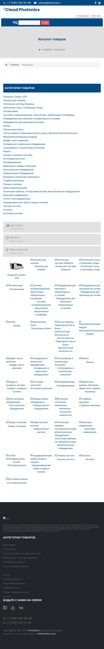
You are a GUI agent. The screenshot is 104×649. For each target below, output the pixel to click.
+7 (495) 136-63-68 (19, 2)
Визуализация (9, 544)
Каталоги (7, 209)
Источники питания (13, 213)
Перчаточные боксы (13, 129)
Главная (47, 49)
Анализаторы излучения (14, 583)
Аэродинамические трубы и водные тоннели (25, 202)
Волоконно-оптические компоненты (21, 176)
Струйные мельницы (13, 180)
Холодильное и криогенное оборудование (24, 144)
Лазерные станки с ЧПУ (15, 96)
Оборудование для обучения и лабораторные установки (31, 118)
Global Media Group (46, 634)
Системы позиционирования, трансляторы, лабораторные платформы (38, 115)
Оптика (6, 125)
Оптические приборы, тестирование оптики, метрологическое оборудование (41, 191)
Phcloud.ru (33, 630)
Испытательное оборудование (18, 169)
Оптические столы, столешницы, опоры (23, 107)
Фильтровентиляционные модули (20, 136)
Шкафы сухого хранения (15, 140)
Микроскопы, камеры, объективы (19, 166)
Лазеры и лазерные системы (17, 155)
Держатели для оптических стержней (19, 557)
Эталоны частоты (12, 206)
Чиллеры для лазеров (14, 100)
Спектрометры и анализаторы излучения (24, 147)
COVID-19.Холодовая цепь (16, 198)
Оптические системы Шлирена (18, 104)
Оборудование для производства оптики (23, 122)
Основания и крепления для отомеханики (22, 553)
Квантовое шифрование (15, 195)
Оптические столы (11, 587)
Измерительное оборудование (18, 173)
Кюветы (7, 151)
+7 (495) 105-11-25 (18, 623)
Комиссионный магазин (15, 187)
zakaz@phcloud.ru (49, 2)
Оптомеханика (10, 111)
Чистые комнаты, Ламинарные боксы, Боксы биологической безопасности (40, 133)
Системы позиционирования (16, 566)
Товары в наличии (12, 184)
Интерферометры (12, 162)
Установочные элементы (14, 562)
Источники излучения (14, 158)
